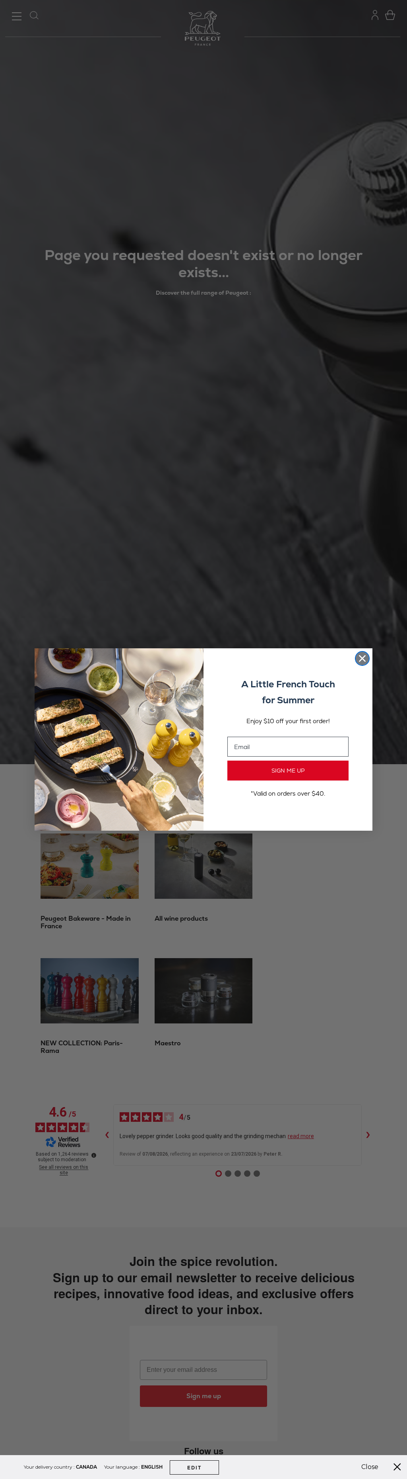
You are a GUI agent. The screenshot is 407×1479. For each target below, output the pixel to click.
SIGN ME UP (288, 770)
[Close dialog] (362, 658)
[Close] (397, 1467)
